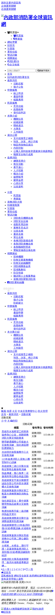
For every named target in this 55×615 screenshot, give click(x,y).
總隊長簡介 (19, 161)
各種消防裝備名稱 (23, 240)
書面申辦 (18, 96)
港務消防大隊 (14, 202)
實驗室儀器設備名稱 (24, 250)
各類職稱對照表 (22, 247)
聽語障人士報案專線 (24, 276)
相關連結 (12, 58)
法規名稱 (18, 231)
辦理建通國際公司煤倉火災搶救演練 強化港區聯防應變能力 (15, 444)
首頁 (9, 74)
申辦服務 (12, 90)
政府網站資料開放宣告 (41, 575)
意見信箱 (18, 106)
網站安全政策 (21, 575)
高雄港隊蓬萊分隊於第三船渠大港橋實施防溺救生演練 (15, 493)
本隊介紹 (12, 115)
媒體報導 (18, 177)
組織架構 (18, 122)
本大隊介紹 (13, 332)
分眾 (9, 192)
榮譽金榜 (18, 180)
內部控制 (18, 148)
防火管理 (43, 411)
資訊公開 (12, 135)
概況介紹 (18, 173)
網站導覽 (12, 42)
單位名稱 (18, 237)
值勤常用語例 (20, 224)
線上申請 (18, 93)
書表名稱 (18, 234)
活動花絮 (18, 83)
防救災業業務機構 (23, 260)
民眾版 (13, 32)
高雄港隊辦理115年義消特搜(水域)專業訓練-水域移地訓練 (16, 528)
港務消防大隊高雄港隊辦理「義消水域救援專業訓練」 (15, 562)
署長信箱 (12, 51)
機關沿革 (18, 119)
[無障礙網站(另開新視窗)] (15, 608)
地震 (9, 411)
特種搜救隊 (13, 205)
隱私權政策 (7, 575)
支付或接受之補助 (23, 138)
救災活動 (18, 164)
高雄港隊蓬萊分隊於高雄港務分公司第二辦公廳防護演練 (15, 538)
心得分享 (18, 183)
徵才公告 (18, 87)
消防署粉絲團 (16, 282)
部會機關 (18, 256)
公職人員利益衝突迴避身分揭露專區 (33, 151)
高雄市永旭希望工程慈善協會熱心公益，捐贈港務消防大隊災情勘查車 (15, 434)
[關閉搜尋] (2, 408)
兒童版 (11, 48)
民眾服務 (12, 103)
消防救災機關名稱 (23, 218)
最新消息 (12, 80)
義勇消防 (12, 157)
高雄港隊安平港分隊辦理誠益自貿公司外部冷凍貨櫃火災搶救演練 (15, 483)
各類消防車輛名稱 (23, 243)
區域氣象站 (19, 269)
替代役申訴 (19, 112)
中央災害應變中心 (27, 411)
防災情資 (18, 272)
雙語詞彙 (12, 55)
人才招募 (18, 170)
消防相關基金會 (22, 266)
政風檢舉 (18, 109)
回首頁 (11, 45)
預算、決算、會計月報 (25, 141)
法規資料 (18, 186)
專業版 (18, 39)
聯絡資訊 (18, 125)
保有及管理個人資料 (12, 579)
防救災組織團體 (22, 263)
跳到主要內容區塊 (11, 2)
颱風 (3, 411)
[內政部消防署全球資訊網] (27, 24)
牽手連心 (18, 167)
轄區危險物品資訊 (23, 144)
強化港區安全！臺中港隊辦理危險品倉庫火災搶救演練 (15, 503)
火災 (14, 411)
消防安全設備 (20, 221)
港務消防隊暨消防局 (24, 279)
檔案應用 (18, 99)
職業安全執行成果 (23, 154)
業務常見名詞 (20, 227)
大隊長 (17, 128)
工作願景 (18, 132)
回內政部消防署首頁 (18, 77)
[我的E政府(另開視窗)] (37, 608)
